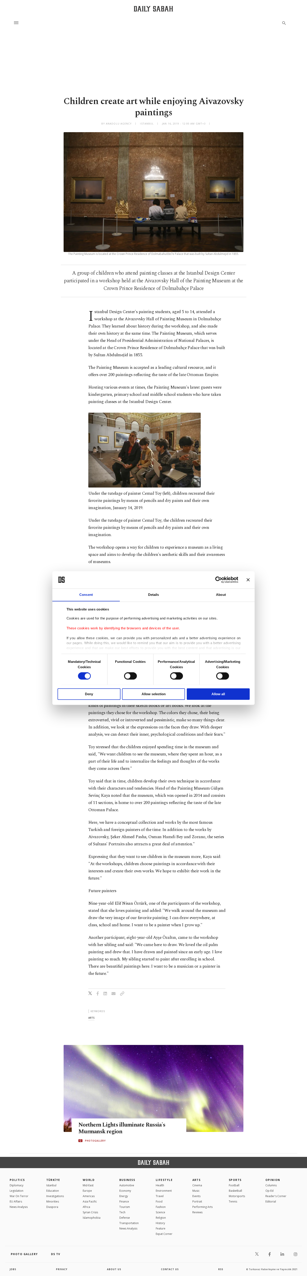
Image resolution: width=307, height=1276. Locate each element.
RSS (220, 1269)
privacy (61, 1269)
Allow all (218, 694)
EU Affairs (16, 1201)
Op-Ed (269, 1191)
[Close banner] (248, 579)
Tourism (124, 1207)
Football (234, 1185)
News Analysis (19, 1207)
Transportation (129, 1223)
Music (196, 1191)
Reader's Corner (275, 1196)
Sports (235, 1180)
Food (159, 1201)
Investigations (55, 1196)
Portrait (197, 1201)
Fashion (161, 1207)
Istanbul (51, 1185)
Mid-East (88, 1185)
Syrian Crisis (90, 1212)
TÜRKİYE (53, 1180)
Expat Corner (164, 1234)
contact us (170, 1269)
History (160, 1223)
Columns (271, 1185)
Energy (123, 1196)
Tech (122, 1212)
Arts (196, 1180)
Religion (161, 1218)
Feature (160, 1228)
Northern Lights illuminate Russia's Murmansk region (121, 1128)
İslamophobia (91, 1218)
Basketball (235, 1191)
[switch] (130, 675)
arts (91, 1017)
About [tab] (221, 595)
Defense (124, 1218)
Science (160, 1212)
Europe (87, 1191)
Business (127, 1180)
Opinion (272, 1180)
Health (160, 1185)
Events (196, 1196)
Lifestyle (164, 1180)
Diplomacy (16, 1185)
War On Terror (19, 1196)
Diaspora (52, 1207)
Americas (89, 1196)
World (89, 1180)
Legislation (16, 1191)
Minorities (52, 1201)
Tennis (233, 1201)
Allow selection (154, 694)
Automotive (126, 1185)
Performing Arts (202, 1207)
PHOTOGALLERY (95, 1140)
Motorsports (237, 1196)
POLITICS (17, 1180)
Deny (89, 694)
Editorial (270, 1201)
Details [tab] (153, 595)
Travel (160, 1196)
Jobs (13, 1269)
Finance (124, 1201)
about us (114, 1269)
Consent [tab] (86, 595)
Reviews (197, 1212)
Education (52, 1191)
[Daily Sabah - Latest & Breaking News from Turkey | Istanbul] (153, 8)
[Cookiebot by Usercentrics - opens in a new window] (218, 579)
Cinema (197, 1185)
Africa (86, 1207)
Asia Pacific (90, 1201)
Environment (164, 1191)
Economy (125, 1191)
